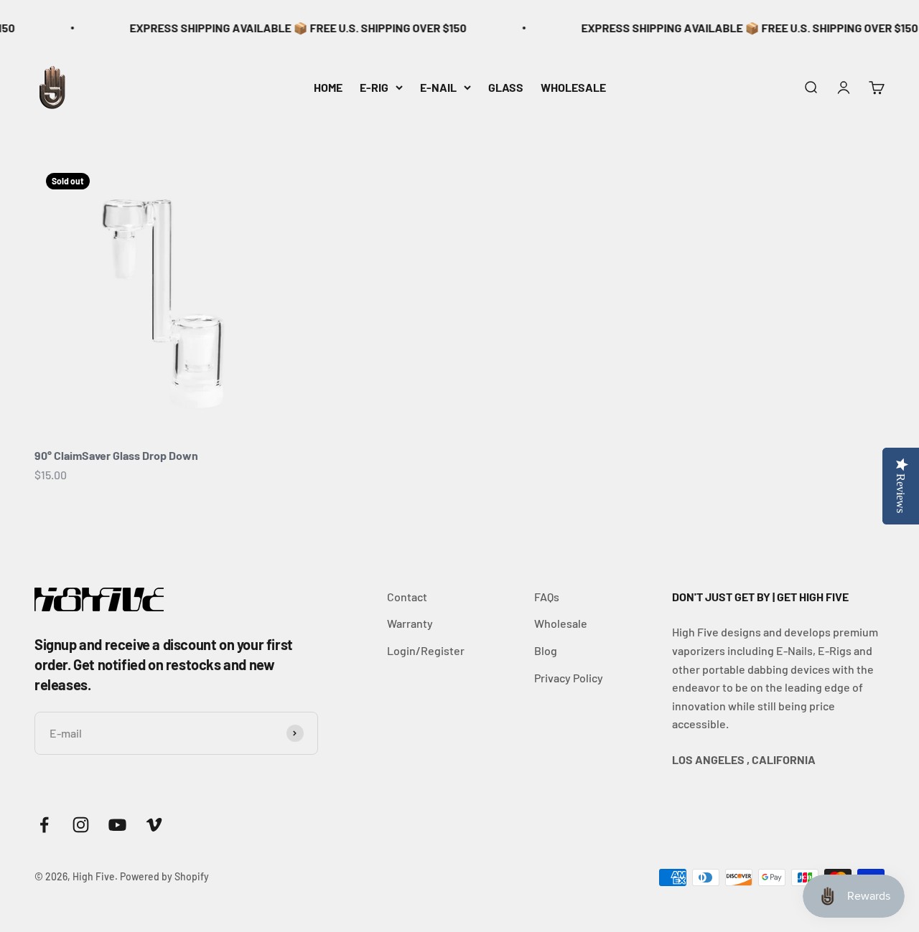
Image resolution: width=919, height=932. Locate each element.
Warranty (410, 623)
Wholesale (560, 623)
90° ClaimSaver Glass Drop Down (116, 455)
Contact (407, 596)
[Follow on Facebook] (44, 824)
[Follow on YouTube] (117, 824)
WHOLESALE (573, 86)
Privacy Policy (568, 677)
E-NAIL (438, 86)
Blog (545, 650)
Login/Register (426, 650)
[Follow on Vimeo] (154, 824)
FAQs (546, 596)
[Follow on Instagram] (80, 824)
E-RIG (374, 86)
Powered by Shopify (164, 876)
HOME (328, 86)
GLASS (505, 86)
